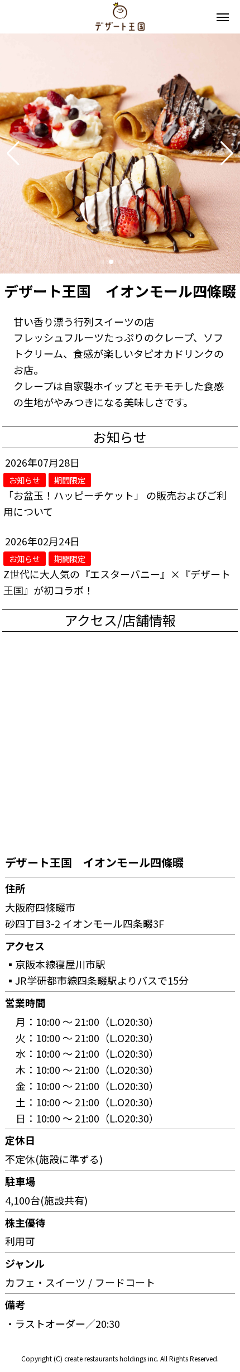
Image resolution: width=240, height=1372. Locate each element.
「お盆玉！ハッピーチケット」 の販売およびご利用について (115, 503)
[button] (13, 153)
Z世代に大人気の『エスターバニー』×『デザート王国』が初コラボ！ (117, 582)
